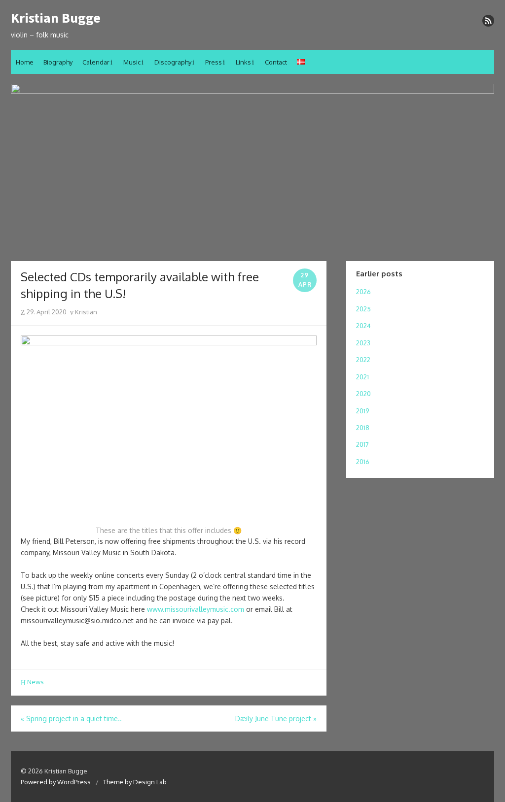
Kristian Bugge (56, 18)
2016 (362, 462)
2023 (363, 343)
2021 (362, 377)
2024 (363, 326)
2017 (362, 444)
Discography (172, 62)
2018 (362, 428)
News (35, 682)
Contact (276, 62)
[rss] (488, 21)
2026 (363, 292)
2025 (363, 309)
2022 (363, 360)
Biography (57, 62)
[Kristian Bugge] (252, 167)
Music (132, 62)
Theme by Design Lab (135, 782)
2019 (362, 411)
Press (213, 62)
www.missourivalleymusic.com (195, 609)
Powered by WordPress (56, 782)
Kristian (85, 312)
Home (25, 62)
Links (243, 62)
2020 (363, 394)
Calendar (95, 62)
